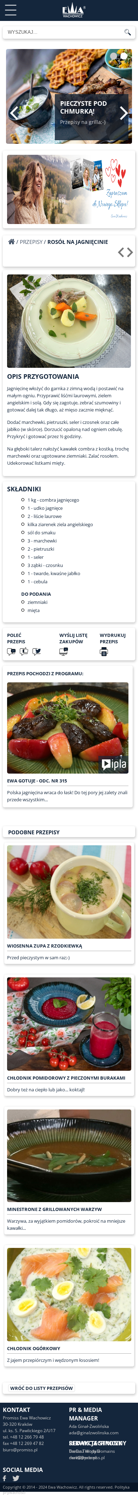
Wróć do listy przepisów (41, 1388)
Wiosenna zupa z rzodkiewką (44, 946)
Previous (14, 113)
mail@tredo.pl (83, 1458)
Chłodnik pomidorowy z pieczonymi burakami (66, 1078)
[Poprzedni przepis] (122, 255)
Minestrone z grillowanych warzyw (54, 1209)
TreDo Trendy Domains (92, 1451)
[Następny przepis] (131, 255)
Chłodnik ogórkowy (33, 1348)
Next (124, 113)
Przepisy (31, 241)
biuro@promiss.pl (20, 1450)
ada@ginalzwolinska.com (94, 1433)
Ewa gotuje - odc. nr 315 (37, 780)
